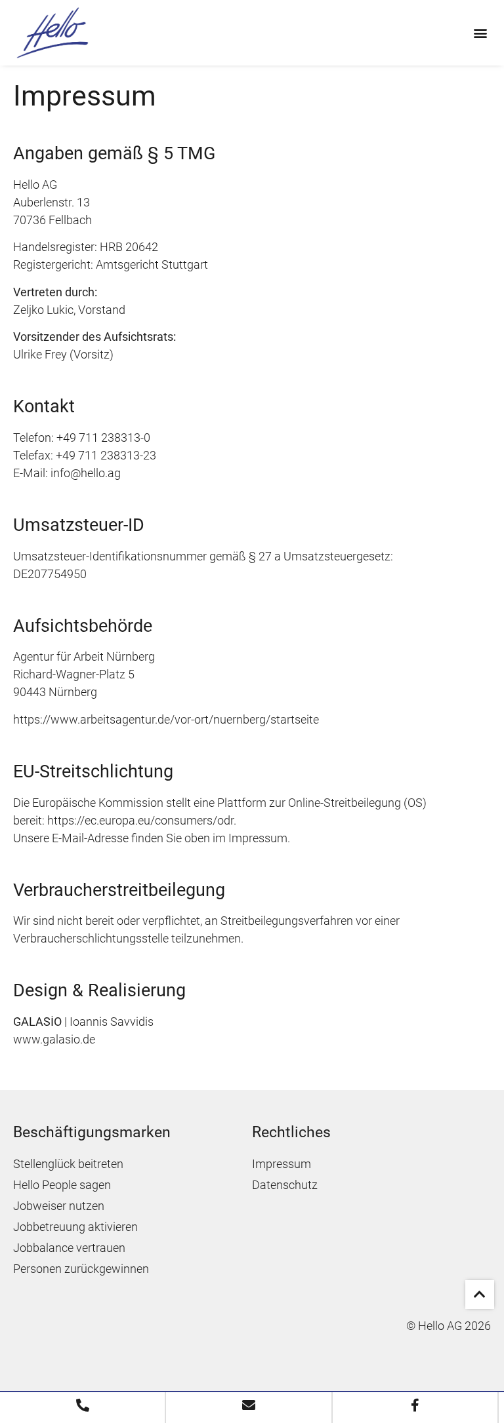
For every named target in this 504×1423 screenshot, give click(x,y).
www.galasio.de (54, 1039)
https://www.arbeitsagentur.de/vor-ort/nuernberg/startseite (166, 719)
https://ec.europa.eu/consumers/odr (140, 820)
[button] (480, 33)
